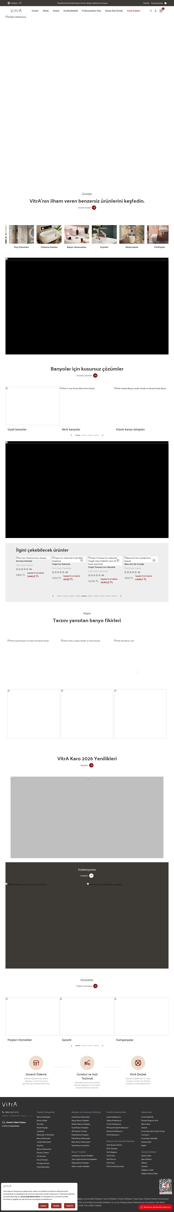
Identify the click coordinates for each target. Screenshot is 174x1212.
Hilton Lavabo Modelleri (81, 1166)
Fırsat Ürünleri (133, 10)
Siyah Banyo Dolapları (80, 1127)
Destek (146, 3)
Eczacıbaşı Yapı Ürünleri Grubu (153, 1131)
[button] (53, 175)
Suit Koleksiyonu (112, 1134)
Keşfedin (84, 765)
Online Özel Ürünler (114, 10)
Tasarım (144, 1127)
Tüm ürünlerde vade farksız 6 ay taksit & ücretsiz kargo (82, 3)
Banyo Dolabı (42, 1120)
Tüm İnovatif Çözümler (115, 1166)
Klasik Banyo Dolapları (80, 1134)
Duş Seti (40, 1145)
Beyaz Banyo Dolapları (80, 1120)
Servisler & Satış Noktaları (10, 1125)
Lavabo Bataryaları (44, 1141)
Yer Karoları (41, 1156)
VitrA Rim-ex (111, 1159)
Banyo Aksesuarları (44, 1149)
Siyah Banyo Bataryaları (81, 1116)
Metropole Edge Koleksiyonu (117, 1127)
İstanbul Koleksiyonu (114, 1131)
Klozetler (40, 1124)
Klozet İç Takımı (43, 1152)
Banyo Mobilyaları (43, 1116)
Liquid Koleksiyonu (113, 1116)
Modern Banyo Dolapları (81, 1124)
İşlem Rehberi (146, 1159)
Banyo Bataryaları (43, 1138)
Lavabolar (40, 1131)
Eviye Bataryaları (43, 1166)
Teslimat (144, 1166)
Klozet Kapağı (42, 1127)
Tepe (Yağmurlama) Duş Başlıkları (84, 1159)
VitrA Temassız (112, 1148)
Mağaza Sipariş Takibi (149, 1173)
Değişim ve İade (147, 1169)
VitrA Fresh (110, 1155)
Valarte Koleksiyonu (114, 1120)
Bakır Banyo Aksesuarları (81, 1141)
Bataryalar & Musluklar (45, 1134)
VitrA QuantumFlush (114, 1144)
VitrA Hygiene (111, 1152)
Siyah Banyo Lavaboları (80, 1145)
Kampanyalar (146, 1141)
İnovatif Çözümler (84, 375)
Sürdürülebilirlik (70, 10)
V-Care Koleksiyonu (113, 1124)
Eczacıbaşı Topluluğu (149, 1138)
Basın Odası (145, 1124)
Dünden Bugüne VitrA (149, 1120)
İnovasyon (145, 1134)
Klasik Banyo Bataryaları (81, 1138)
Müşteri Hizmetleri (84, 986)
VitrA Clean (110, 1162)
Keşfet (143, 1145)
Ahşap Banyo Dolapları (80, 1162)
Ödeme (144, 1162)
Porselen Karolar (43, 1163)
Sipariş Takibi (146, 1155)
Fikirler (46, 10)
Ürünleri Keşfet (84, 207)
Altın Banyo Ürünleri (79, 1131)
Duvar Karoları (42, 1159)
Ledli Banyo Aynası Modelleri (82, 1155)
